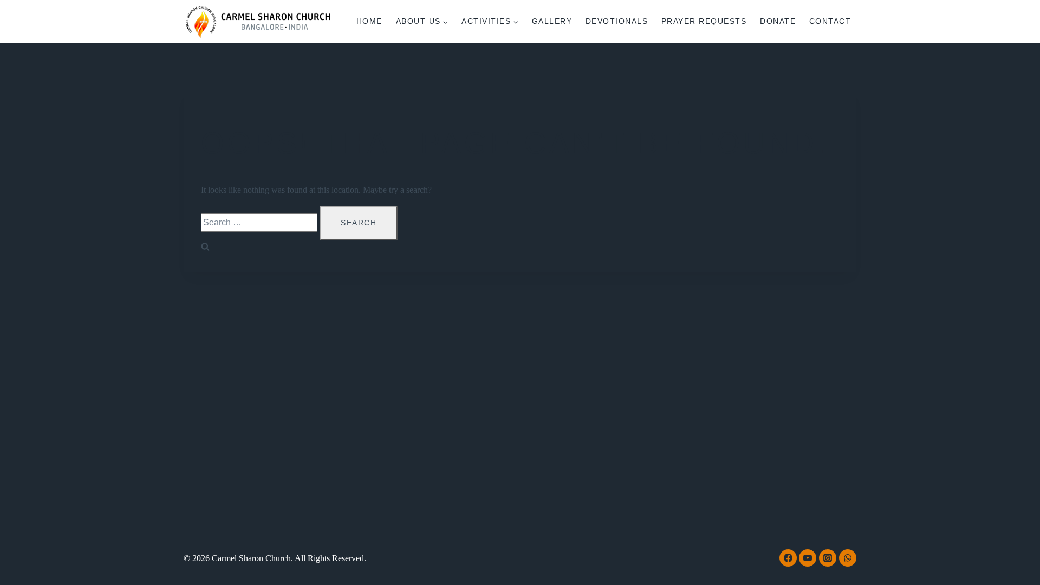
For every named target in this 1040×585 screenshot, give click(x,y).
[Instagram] (827, 558)
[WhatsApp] (847, 558)
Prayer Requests (704, 21)
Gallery (552, 21)
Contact (830, 21)
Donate (778, 21)
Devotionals (617, 21)
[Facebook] (788, 558)
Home (369, 21)
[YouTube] (807, 558)
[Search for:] (260, 222)
